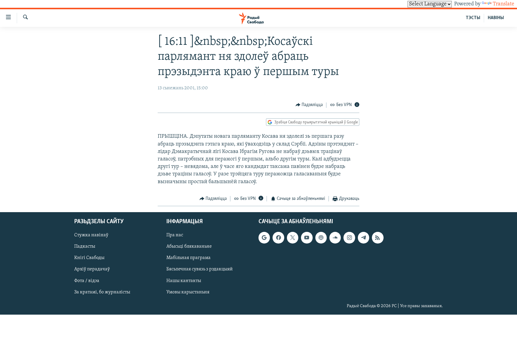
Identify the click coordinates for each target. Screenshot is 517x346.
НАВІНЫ (496, 18)
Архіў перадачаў (92, 269)
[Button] (309, 105)
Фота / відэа (86, 280)
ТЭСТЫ (473, 18)
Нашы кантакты (183, 280)
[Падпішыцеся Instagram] (349, 238)
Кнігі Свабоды (89, 258)
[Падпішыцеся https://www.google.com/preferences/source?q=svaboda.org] (264, 238)
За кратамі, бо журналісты (102, 292)
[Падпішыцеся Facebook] (278, 238)
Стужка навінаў (91, 235)
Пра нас (174, 235)
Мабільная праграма (188, 258)
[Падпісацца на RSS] (377, 238)
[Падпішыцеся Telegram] (363, 238)
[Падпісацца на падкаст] (321, 238)
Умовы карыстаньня (187, 292)
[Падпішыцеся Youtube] (306, 238)
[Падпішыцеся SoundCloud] (335, 238)
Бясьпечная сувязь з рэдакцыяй (199, 269)
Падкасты (84, 246)
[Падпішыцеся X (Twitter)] (292, 238)
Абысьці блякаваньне (189, 246)
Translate (503, 4)
